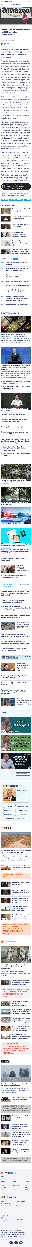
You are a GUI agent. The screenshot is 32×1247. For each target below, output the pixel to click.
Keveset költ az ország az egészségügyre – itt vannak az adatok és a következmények (17, 608)
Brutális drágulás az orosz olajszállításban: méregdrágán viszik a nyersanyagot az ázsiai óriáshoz (15, 928)
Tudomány (15, 1177)
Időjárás (27, 1189)
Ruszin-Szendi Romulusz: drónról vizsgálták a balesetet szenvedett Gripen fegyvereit (14, 449)
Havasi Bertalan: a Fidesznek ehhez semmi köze (14, 410)
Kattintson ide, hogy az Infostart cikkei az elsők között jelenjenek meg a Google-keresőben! (16, 186)
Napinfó (3, 1189)
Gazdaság (3, 1181)
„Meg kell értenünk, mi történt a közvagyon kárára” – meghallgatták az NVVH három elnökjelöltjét (16, 593)
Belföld (3, 1177)
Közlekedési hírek (5, 1203)
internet (5, 200)
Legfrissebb (16, 1185)
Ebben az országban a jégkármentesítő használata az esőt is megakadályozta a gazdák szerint (13, 482)
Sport (14, 1181)
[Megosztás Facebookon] (2, 44)
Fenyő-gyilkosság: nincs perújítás (12, 427)
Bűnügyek (3, 1187)
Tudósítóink (28, 1177)
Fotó (26, 1185)
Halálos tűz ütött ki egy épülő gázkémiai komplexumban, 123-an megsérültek (15, 551)
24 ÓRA (15, 259)
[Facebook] (16, 1242)
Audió (14, 1187)
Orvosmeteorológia (6, 1206)
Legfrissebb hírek (20, 1201)
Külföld (3, 1179)
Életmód (27, 1181)
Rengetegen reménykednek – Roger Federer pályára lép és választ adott (24, 667)
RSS (6, 1236)
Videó (14, 1189)
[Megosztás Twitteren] (5, 44)
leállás (12, 200)
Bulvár (2, 1185)
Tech (10, 193)
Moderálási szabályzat (14, 1234)
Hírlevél (26, 1187)
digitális (19, 200)
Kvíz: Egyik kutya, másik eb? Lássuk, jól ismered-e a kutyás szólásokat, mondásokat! (14, 966)
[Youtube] (21, 1242)
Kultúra (15, 1179)
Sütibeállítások (12, 1236)
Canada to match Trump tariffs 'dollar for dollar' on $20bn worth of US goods (15, 1108)
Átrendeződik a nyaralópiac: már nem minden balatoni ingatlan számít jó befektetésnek (14, 692)
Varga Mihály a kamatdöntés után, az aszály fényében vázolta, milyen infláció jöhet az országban (15, 367)
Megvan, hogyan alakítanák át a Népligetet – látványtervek (14, 503)
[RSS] (11, 1242)
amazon (27, 200)
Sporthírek (19, 1206)
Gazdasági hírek (5, 1208)
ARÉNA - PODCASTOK (7, 1)
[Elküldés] (8, 44)
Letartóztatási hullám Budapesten (13, 414)
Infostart (4, 39)
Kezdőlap (4, 193)
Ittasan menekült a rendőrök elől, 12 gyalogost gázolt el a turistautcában (12, 524)
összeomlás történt (17, 61)
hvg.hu (10, 105)
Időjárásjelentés (20, 1203)
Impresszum (13, 1232)
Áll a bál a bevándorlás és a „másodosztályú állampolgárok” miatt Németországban (14, 544)
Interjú (26, 1179)
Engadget (6, 175)
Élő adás (10, 806)
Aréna (17, 1208)
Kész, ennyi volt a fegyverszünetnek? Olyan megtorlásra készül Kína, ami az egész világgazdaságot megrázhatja (16, 1048)
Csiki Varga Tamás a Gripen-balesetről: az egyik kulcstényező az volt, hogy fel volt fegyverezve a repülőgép (15, 441)
